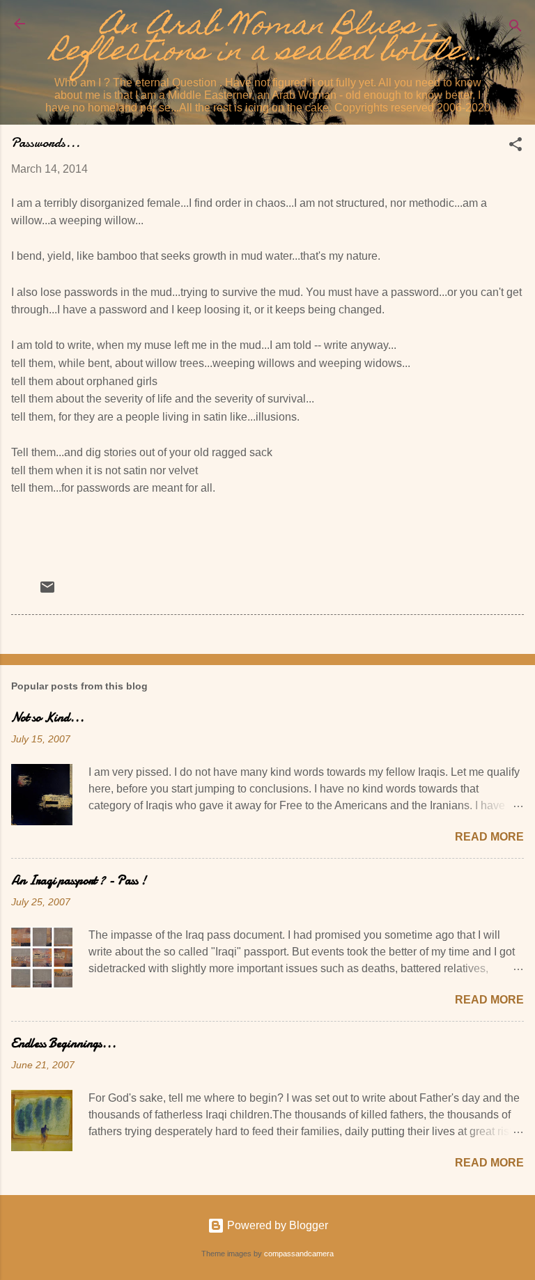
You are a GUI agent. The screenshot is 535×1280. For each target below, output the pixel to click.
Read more (489, 837)
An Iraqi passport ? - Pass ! (78, 880)
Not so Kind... (47, 717)
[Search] (515, 28)
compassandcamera (299, 1253)
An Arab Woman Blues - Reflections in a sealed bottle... (267, 40)
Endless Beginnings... (63, 1043)
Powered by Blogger (276, 1225)
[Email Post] (47, 592)
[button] (515, 146)
